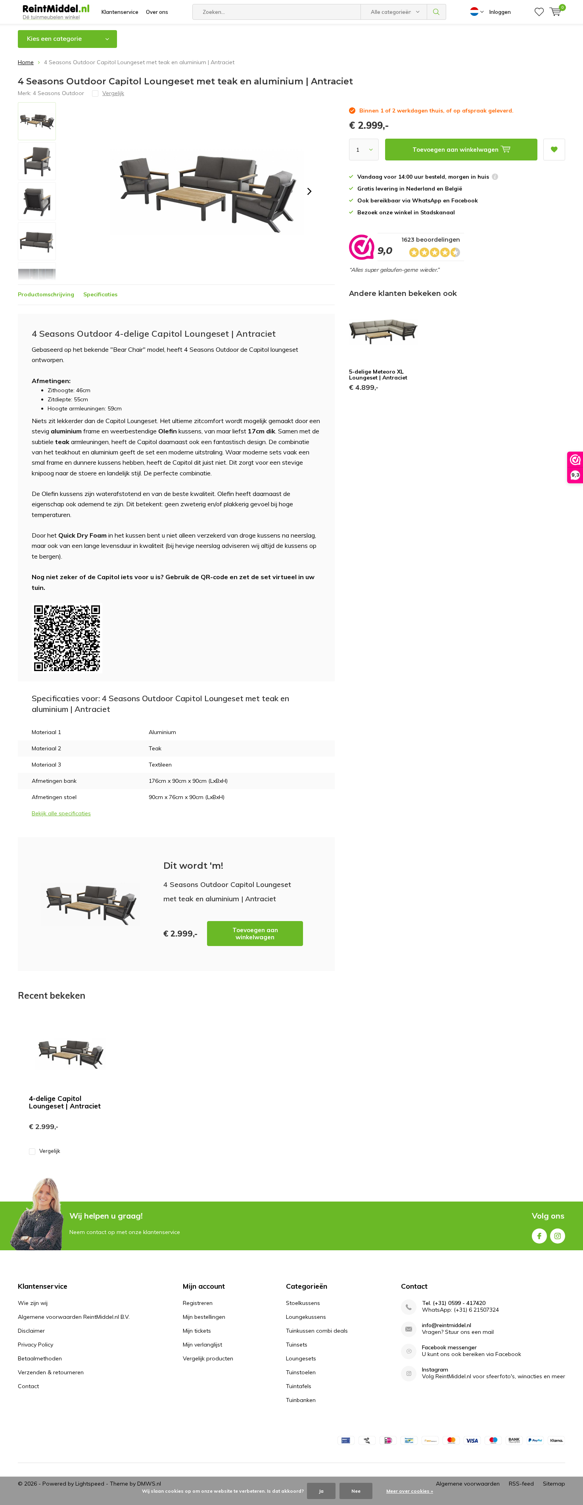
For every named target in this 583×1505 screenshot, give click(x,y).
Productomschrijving (46, 294)
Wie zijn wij (33, 1303)
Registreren (198, 1303)
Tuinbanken (301, 1400)
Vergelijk (49, 1151)
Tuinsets (296, 1344)
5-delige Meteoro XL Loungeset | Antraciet (378, 374)
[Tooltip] (495, 177)
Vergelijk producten (208, 1358)
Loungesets (301, 1358)
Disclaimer (31, 1330)
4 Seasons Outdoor (58, 93)
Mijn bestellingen (204, 1316)
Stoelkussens (303, 1303)
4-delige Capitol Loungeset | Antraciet (65, 1102)
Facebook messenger (449, 1347)
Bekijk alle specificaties (61, 813)
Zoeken (436, 12)
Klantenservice (120, 12)
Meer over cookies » (409, 1491)
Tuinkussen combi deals (317, 1330)
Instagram (557, 1236)
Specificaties (100, 294)
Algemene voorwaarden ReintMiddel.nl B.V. (74, 1316)
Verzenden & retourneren (51, 1372)
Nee (356, 1491)
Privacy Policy (35, 1344)
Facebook (539, 1236)
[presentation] (309, 191)
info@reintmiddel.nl (446, 1325)
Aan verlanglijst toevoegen (554, 149)
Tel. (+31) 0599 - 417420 (453, 1303)
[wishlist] (539, 12)
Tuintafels (298, 1386)
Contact (28, 1386)
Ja (321, 1491)
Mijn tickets (197, 1330)
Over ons (157, 12)
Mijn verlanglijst (202, 1344)
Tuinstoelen (301, 1372)
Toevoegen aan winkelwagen (255, 933)
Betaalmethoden (40, 1358)
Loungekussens (306, 1316)
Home (26, 62)
